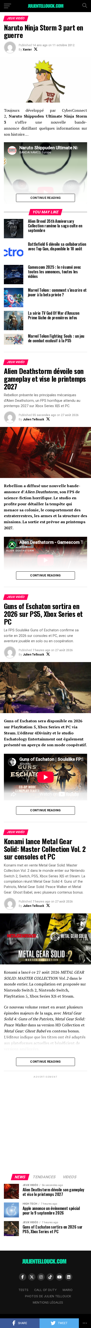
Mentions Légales (48, 1302)
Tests (23, 1290)
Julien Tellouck (33, 419)
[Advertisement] (45, 1124)
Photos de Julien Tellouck (48, 1296)
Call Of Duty (45, 1290)
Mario (68, 1290)
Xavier (27, 49)
